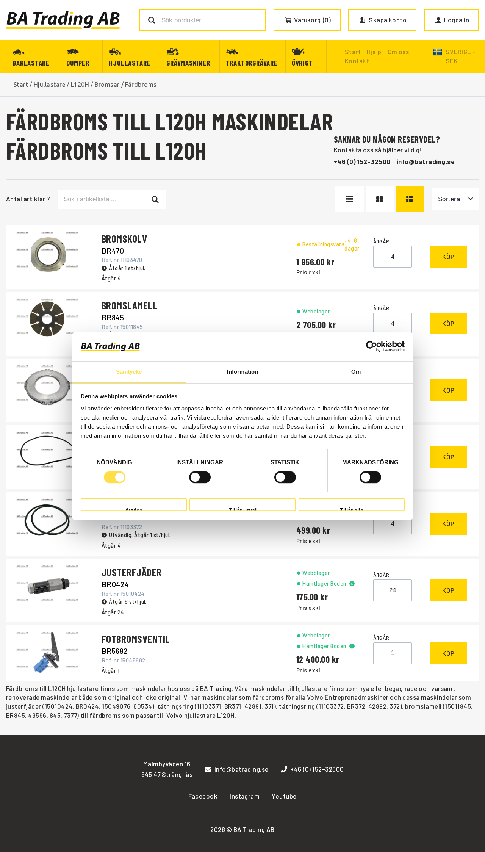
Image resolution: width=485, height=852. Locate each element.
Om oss (398, 51)
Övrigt (302, 62)
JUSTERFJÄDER (132, 572)
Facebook (202, 796)
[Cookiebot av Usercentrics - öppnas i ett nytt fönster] (371, 346)
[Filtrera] (155, 199)
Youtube (284, 796)
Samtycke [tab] (129, 371)
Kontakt (357, 60)
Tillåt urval (243, 509)
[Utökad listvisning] (410, 199)
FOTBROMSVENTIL (136, 639)
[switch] (200, 477)
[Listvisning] (349, 199)
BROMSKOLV (124, 238)
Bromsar (107, 84)
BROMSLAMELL (129, 305)
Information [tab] (242, 371)
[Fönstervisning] (380, 199)
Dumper (77, 62)
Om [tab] (356, 371)
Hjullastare (129, 62)
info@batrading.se (426, 161)
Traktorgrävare (252, 62)
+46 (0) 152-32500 (362, 161)
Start (21, 84)
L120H (80, 84)
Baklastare (31, 62)
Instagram (245, 796)
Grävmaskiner (188, 62)
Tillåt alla (351, 509)
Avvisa (133, 509)
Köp (448, 256)
